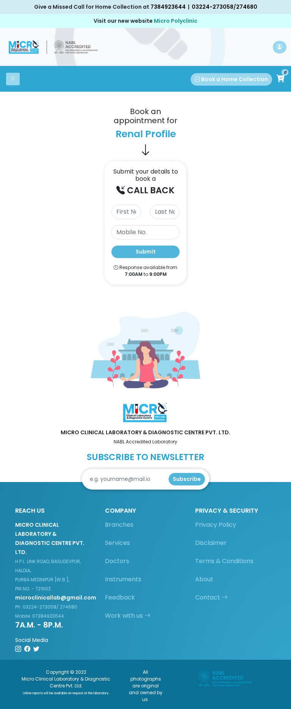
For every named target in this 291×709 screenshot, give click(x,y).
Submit (146, 251)
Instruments (123, 579)
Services (117, 542)
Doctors (117, 561)
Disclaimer (211, 542)
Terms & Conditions (224, 561)
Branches (119, 524)
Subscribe (187, 479)
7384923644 (168, 7)
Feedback (120, 597)
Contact (208, 597)
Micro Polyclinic (175, 21)
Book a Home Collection (234, 79)
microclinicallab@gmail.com (55, 597)
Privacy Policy (215, 524)
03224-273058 (212, 7)
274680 (246, 7)
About (204, 579)
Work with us (124, 615)
